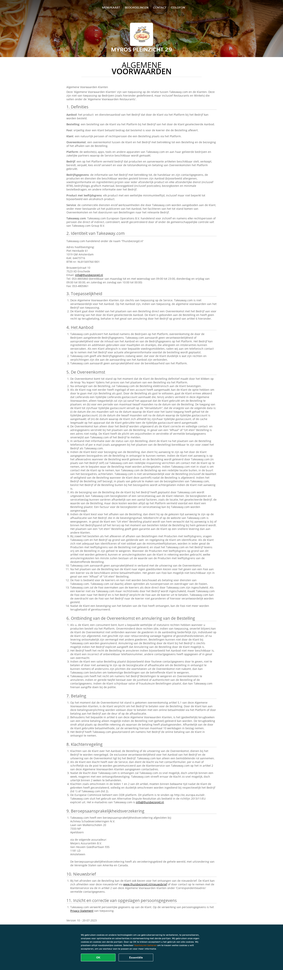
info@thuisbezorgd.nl (89, 275)
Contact (159, 7)
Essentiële (136, 957)
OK (98, 957)
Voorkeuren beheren (145, 945)
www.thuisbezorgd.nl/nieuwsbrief (145, 884)
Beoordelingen (136, 7)
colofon (178, 7)
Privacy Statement (81, 911)
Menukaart (111, 7)
